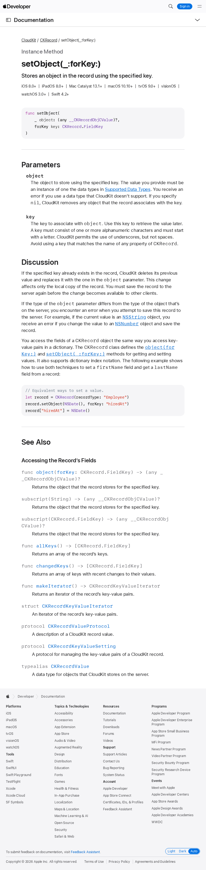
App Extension (64, 727)
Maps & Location (66, 809)
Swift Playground (18, 775)
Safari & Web (64, 836)
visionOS (12, 741)
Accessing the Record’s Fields (58, 460)
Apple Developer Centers (170, 794)
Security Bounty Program (170, 763)
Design (59, 754)
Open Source (64, 823)
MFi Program (161, 742)
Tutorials (109, 720)
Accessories (63, 720)
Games (59, 782)
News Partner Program (169, 749)
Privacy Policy (119, 862)
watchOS (12, 747)
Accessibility (63, 713)
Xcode (10, 788)
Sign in (185, 6)
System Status (113, 775)
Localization (63, 802)
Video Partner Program (169, 756)
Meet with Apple (163, 788)
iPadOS (11, 720)
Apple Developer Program (171, 713)
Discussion (39, 262)
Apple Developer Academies (172, 815)
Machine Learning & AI (71, 816)
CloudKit (28, 40)
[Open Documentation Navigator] (8, 20)
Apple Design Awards (167, 808)
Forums (108, 734)
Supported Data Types (127, 189)
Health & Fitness (66, 788)
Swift (9, 761)
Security (60, 830)
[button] (170, 6)
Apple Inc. (41, 862)
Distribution (63, 761)
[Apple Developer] (16, 6)
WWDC (157, 822)
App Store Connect (117, 795)
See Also (36, 442)
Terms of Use (94, 862)
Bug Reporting (113, 768)
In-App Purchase (66, 795)
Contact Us (111, 761)
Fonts (58, 775)
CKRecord (48, 40)
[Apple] (9, 696)
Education (61, 768)
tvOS (9, 734)
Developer (26, 696)
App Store (61, 734)
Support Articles (115, 754)
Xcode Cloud (15, 795)
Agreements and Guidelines (155, 862)
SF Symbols (14, 802)
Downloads (111, 727)
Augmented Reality (68, 747)
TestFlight (13, 782)
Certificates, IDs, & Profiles (123, 802)
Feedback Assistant (117, 809)
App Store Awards (165, 801)
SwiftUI (11, 768)
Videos (108, 741)
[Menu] (199, 6)
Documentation (34, 20)
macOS (11, 727)
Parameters (40, 164)
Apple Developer (115, 788)
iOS (8, 713)
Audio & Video (64, 741)
